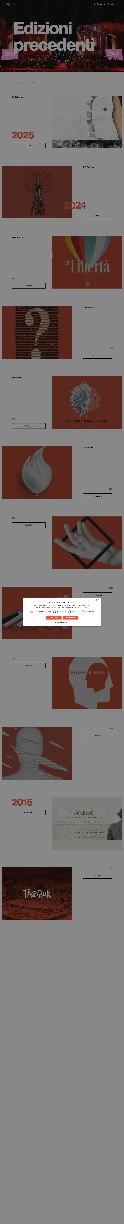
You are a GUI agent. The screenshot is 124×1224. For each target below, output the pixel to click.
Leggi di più (85, 607)
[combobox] (96, 600)
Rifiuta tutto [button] (70, 618)
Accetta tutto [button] (54, 618)
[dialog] (62, 612)
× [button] (98, 600)
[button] (62, 623)
